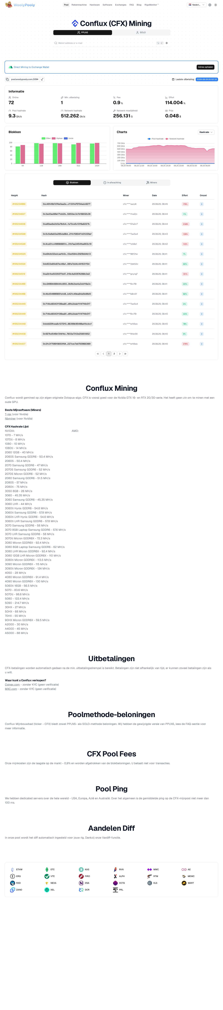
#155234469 (19, 283)
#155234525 (19, 254)
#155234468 (19, 293)
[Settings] (209, 4)
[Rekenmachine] (42, 79)
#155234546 (19, 244)
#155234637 (19, 214)
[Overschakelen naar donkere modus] (215, 4)
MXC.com (11, 689)
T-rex (8, 414)
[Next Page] (119, 353)
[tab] (82, 32)
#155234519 (19, 274)
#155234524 (19, 264)
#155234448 (19, 323)
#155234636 (19, 224)
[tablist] (111, 32)
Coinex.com (12, 684)
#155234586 (19, 234)
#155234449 (19, 303)
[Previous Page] (103, 353)
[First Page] (97, 353)
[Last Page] (125, 353)
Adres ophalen (205, 67)
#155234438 (19, 333)
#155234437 (19, 343)
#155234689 (19, 204)
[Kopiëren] (7, 79)
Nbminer (10, 418)
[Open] (166, 43)
